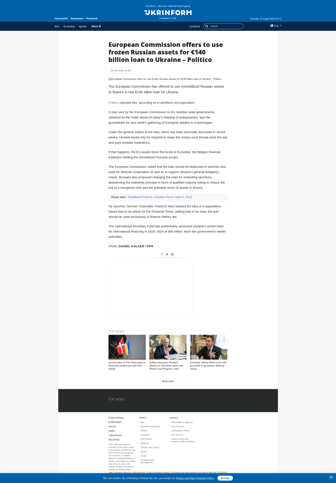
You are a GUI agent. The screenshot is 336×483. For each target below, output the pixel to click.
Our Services (177, 435)
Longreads (115, 435)
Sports (83, 26)
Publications (116, 418)
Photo (112, 426)
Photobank (91, 18)
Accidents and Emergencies (147, 461)
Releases (114, 440)
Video (111, 431)
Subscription (61, 18)
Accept (225, 478)
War (57, 26)
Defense (145, 443)
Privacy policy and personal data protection (182, 440)
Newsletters (77, 18)
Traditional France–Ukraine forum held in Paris (159, 197)
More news (168, 381)
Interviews (114, 422)
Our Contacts (177, 426)
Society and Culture (150, 447)
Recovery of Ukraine (150, 426)
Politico (114, 102)
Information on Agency (181, 422)
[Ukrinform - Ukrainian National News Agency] (167, 12)
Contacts (194, 26)
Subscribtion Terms (180, 430)
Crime (143, 456)
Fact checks (146, 439)
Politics (144, 430)
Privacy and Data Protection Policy (195, 478)
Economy (69, 26)
